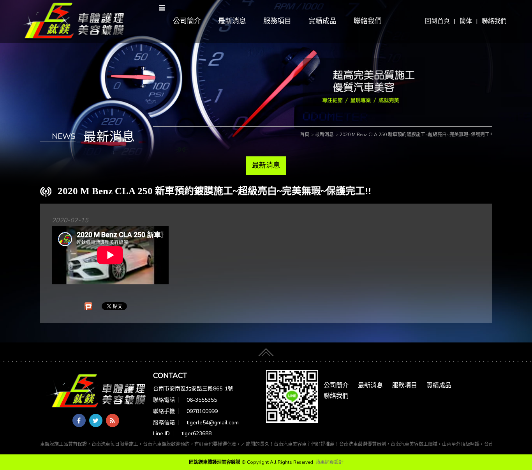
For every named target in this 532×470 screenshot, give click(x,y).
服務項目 (277, 21)
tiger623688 (196, 433)
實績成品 (322, 21)
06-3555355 (202, 400)
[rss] (112, 420)
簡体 (466, 21)
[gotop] (266, 350)
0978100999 (202, 411)
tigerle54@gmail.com (213, 422)
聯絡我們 (494, 21)
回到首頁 (437, 21)
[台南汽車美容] (72, 21)
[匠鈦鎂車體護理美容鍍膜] (96, 391)
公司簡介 (187, 21)
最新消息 (232, 21)
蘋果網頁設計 (329, 462)
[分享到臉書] (79, 420)
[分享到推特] (95, 420)
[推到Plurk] (88, 306)
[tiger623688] (292, 396)
